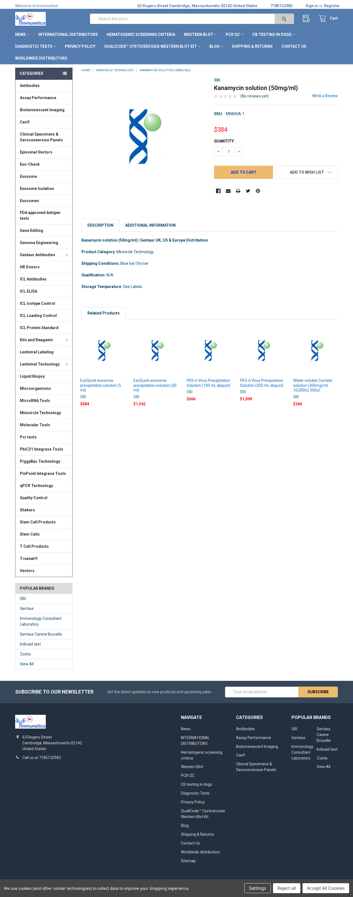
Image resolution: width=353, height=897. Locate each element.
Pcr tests (28, 437)
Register (332, 6)
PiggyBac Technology (40, 461)
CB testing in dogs (272, 34)
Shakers (27, 510)
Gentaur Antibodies (37, 255)
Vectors (27, 570)
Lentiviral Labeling (37, 352)
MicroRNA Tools (35, 400)
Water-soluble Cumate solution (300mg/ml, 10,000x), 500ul (312, 385)
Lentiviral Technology (40, 364)
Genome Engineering (39, 242)
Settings (257, 888)
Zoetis (25, 654)
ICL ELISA (28, 291)
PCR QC (233, 34)
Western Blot (198, 34)
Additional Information (150, 225)
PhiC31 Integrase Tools (41, 449)
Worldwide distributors (41, 58)
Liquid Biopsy (32, 376)
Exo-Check (30, 164)
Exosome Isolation (37, 188)
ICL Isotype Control (37, 303)
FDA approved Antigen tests (40, 215)
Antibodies (30, 85)
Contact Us (294, 46)
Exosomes (29, 201)
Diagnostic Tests (33, 46)
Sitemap (188, 861)
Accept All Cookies (326, 888)
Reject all (286, 888)
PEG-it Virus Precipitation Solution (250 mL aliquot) (262, 383)
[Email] (228, 191)
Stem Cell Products (38, 522)
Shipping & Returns (252, 46)
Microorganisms (35, 388)
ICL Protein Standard (39, 328)
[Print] (238, 191)
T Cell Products (34, 546)
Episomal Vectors (36, 152)
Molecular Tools (35, 425)
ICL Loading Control (38, 315)
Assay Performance (38, 98)
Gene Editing (31, 230)
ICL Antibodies (33, 279)
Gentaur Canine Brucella (41, 634)
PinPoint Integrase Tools (43, 473)
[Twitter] (248, 191)
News (20, 34)
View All (27, 664)
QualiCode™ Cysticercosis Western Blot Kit (150, 46)
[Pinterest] (258, 191)
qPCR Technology (36, 485)
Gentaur (27, 608)
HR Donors (30, 267)
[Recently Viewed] (308, 18)
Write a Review (325, 96)
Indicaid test (30, 644)
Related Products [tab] (103, 313)
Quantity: (224, 141)
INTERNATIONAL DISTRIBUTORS (68, 34)
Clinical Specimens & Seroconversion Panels (41, 137)
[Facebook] (218, 191)
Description (100, 225)
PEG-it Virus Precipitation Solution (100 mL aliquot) (208, 383)
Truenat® (29, 558)
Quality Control (33, 498)
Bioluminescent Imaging (42, 110)
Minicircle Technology (40, 413)
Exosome (28, 176)
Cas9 (24, 122)
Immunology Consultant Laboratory (40, 621)
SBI (23, 598)
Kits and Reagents (36, 340)
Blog (214, 46)
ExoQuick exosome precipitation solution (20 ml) (154, 385)
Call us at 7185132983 (41, 757)
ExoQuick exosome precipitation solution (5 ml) (100, 385)
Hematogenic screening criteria (141, 34)
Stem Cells (30, 534)
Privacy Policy (80, 46)
